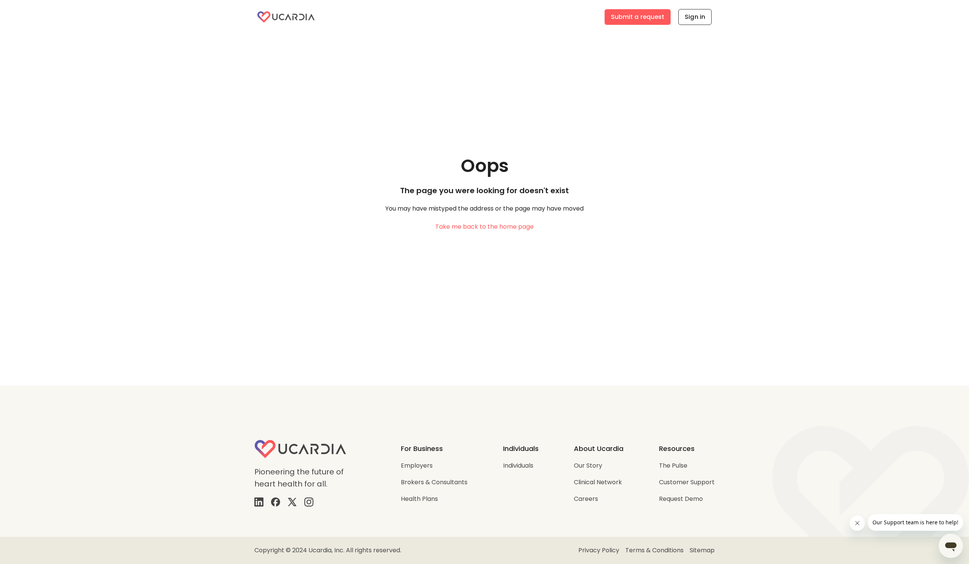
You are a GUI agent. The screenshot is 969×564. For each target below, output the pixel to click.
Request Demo (681, 498)
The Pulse (673, 465)
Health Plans (419, 498)
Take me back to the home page (484, 226)
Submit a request (638, 16)
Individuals (518, 465)
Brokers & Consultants (434, 482)
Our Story (588, 465)
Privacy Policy (598, 550)
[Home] (286, 17)
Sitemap (702, 550)
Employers (417, 465)
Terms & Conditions (654, 550)
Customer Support (687, 482)
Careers (586, 498)
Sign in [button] (695, 16)
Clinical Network (598, 482)
